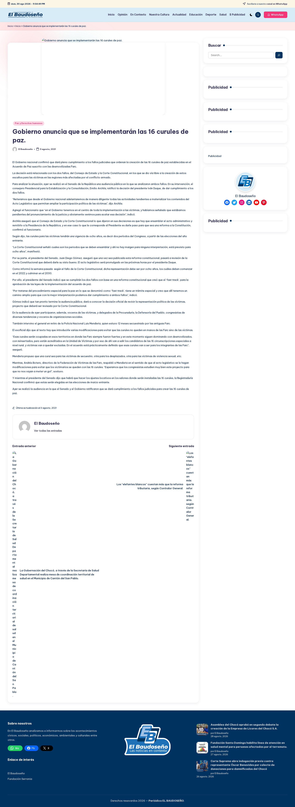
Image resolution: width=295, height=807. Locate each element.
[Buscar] (279, 55)
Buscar (214, 45)
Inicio (10, 26)
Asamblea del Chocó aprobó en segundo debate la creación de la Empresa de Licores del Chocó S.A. (245, 726)
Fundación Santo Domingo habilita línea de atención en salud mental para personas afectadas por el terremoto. (249, 744)
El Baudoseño (47, 423)
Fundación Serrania (20, 779)
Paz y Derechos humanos (28, 123)
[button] (275, 15)
